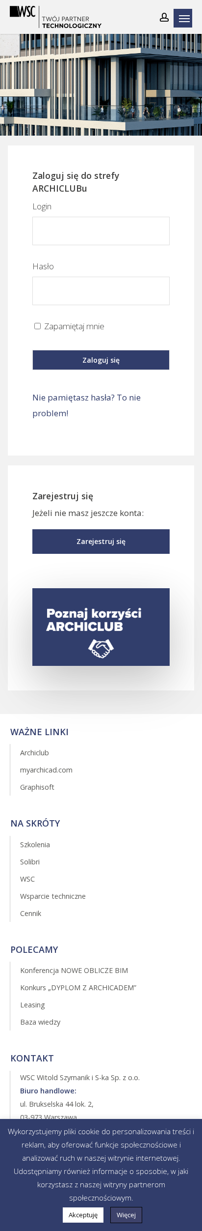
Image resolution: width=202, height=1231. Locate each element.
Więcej (126, 1214)
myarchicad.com (46, 769)
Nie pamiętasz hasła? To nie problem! (86, 405)
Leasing (32, 1004)
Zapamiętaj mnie (73, 326)
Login (41, 206)
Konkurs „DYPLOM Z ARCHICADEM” (78, 987)
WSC (27, 879)
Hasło (43, 266)
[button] (101, 541)
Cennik (30, 913)
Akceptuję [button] (83, 1214)
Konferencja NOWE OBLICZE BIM (74, 970)
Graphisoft (37, 787)
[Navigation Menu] (185, 18)
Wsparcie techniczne (53, 896)
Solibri (30, 861)
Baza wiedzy (40, 1022)
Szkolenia (35, 844)
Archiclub (34, 752)
